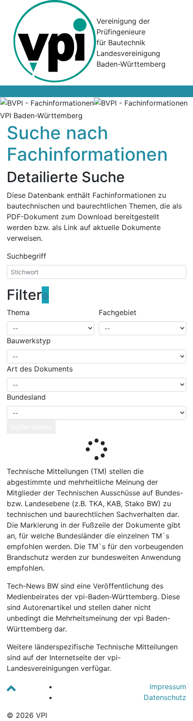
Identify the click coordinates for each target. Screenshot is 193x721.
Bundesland (26, 396)
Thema (18, 312)
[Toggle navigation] (13, 91)
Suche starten (31, 427)
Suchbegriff (26, 256)
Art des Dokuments (40, 368)
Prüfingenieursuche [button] (145, 115)
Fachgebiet (117, 312)
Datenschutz (165, 697)
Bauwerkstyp (29, 340)
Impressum (167, 686)
